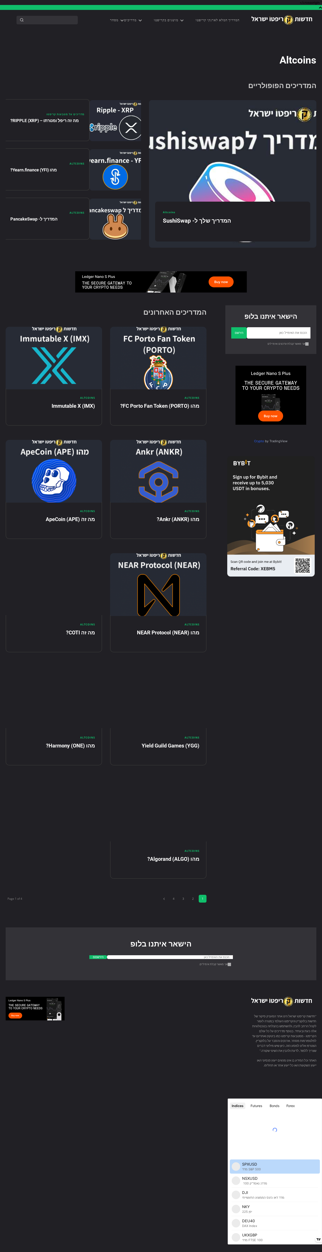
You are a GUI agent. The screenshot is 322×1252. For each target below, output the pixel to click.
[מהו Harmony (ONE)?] (54, 697)
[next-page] (164, 899)
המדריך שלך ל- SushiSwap (197, 220)
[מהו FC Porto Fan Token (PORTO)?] (158, 358)
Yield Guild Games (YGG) (170, 746)
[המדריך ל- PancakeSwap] (115, 219)
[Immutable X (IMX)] (54, 358)
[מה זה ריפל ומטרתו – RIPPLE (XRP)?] (115, 120)
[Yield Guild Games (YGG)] (158, 697)
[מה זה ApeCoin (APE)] (54, 471)
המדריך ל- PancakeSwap (34, 218)
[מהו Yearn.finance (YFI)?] (115, 170)
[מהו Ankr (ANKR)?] (158, 471)
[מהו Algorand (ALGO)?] (158, 811)
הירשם (239, 333)
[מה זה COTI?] (54, 584)
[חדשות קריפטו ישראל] (282, 20)
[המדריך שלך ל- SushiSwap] (232, 174)
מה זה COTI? (80, 633)
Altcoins (77, 163)
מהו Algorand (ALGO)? (173, 859)
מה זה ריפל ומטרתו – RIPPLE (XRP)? (44, 120)
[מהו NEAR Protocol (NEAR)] (158, 584)
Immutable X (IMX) (73, 406)
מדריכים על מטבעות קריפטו (65, 114)
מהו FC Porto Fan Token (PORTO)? (159, 406)
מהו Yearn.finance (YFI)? (33, 169)
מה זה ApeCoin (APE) (70, 519)
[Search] (22, 20)
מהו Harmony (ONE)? (70, 746)
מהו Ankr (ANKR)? (178, 519)
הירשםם (98, 957)
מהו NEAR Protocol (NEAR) (168, 633)
